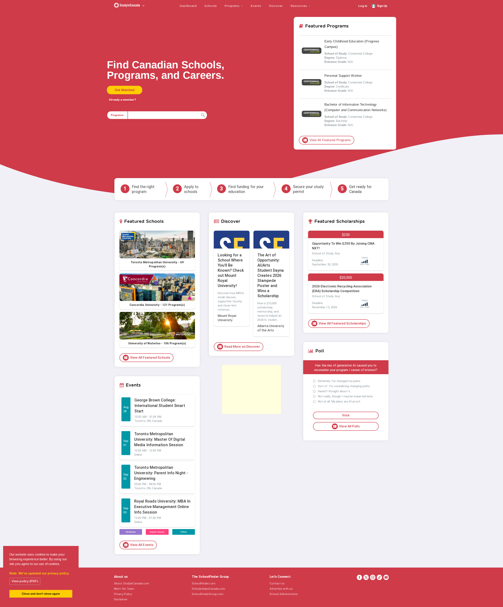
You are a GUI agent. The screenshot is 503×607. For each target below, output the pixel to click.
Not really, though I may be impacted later (345, 396)
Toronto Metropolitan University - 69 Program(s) (157, 264)
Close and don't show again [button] (41, 593)
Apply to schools (187, 189)
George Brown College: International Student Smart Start (159, 405)
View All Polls (346, 426)
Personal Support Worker (343, 75)
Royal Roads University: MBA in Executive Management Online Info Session (162, 507)
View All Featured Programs (327, 140)
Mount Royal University (227, 318)
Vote (346, 415)
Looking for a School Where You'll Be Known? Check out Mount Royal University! (231, 270)
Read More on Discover (239, 347)
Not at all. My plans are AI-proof (339, 401)
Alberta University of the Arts (270, 328)
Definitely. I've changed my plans (339, 381)
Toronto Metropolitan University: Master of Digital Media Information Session (159, 439)
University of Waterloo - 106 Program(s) (157, 343)
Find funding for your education (242, 189)
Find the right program (138, 189)
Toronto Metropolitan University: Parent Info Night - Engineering (161, 473)
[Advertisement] (251, 389)
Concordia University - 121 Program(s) (157, 305)
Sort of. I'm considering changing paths (344, 386)
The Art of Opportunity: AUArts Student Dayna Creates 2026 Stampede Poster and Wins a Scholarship (270, 275)
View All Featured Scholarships (339, 323)
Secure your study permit (304, 189)
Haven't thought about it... (335, 391)
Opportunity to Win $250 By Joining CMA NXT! (343, 245)
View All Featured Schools (147, 358)
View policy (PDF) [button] (25, 581)
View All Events (139, 545)
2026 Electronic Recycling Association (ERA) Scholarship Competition (342, 288)
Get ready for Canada (356, 189)
